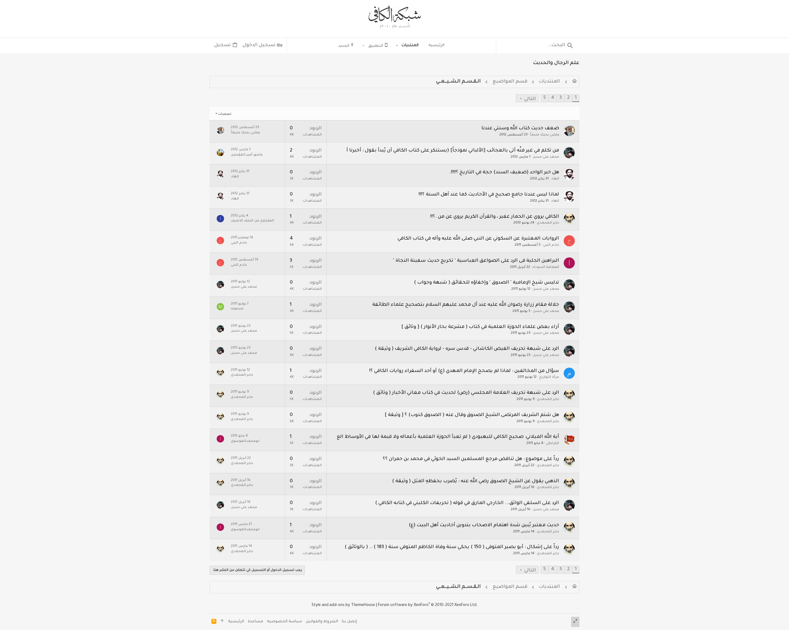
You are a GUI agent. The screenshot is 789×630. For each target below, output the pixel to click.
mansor (237, 309)
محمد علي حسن (546, 157)
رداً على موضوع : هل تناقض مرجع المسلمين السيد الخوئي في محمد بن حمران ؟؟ (471, 459)
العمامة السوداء (546, 267)
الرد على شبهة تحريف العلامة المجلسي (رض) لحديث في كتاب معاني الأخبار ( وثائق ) (466, 393)
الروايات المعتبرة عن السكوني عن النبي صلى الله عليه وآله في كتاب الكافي (478, 238)
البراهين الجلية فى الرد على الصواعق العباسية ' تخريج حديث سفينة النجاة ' (476, 261)
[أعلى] (222, 622)
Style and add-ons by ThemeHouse (343, 605)
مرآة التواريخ (549, 377)
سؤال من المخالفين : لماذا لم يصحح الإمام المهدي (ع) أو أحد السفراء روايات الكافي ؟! (464, 371)
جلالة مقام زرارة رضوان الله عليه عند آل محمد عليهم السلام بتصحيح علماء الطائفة (465, 305)
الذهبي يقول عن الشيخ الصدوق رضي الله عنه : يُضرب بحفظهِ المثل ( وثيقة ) (475, 481)
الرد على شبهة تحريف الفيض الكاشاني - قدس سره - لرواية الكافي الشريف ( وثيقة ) (467, 349)
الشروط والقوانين (322, 622)
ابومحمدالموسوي (245, 441)
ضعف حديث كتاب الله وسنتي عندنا (520, 128)
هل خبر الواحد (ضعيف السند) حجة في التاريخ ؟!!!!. (504, 172)
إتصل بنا (349, 622)
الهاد (555, 179)
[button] (397, 45)
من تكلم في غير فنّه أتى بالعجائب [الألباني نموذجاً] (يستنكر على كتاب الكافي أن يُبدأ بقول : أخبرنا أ (452, 150)
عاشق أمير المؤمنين (247, 155)
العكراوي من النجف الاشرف (252, 221)
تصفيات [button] (224, 114)
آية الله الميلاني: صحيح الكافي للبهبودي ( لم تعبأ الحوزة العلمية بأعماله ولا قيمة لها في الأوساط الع (448, 437)
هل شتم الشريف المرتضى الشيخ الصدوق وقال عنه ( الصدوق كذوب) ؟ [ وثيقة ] (472, 415)
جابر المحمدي (548, 223)
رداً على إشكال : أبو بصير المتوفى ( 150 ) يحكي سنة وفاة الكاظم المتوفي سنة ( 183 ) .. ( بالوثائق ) (452, 547)
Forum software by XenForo (428, 605)
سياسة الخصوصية (284, 622)
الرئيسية (236, 622)
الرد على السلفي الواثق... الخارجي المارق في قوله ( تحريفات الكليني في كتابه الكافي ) (467, 503)
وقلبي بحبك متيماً (544, 135)
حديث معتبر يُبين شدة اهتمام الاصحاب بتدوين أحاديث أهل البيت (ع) (484, 525)
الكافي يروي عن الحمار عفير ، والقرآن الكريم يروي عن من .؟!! (494, 217)
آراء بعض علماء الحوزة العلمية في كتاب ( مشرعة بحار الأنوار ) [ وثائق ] (480, 327)
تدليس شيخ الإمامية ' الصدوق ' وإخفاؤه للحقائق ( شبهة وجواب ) (486, 282)
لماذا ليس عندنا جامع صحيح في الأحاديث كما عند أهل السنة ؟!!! (489, 194)
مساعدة (255, 622)
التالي (530, 99)
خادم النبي (551, 245)
